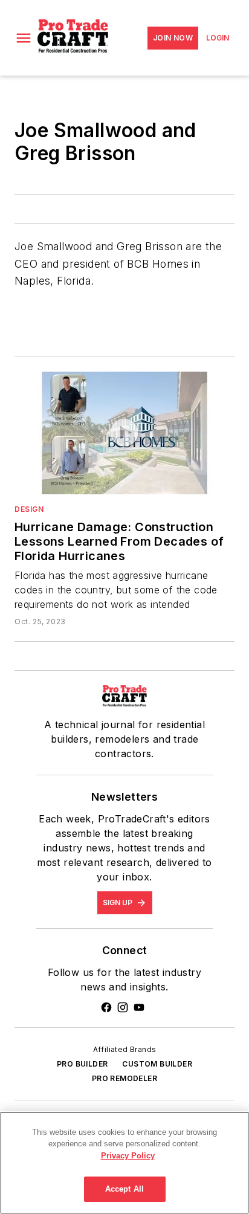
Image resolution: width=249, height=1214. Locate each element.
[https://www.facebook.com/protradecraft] (106, 1007)
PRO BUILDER (82, 1063)
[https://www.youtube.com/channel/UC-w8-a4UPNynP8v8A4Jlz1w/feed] (139, 1007)
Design (29, 509)
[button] (24, 38)
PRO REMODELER (124, 1078)
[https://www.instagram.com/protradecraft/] (123, 1007)
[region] (124, 1162)
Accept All (124, 1188)
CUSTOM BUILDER (157, 1063)
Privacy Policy (128, 1155)
